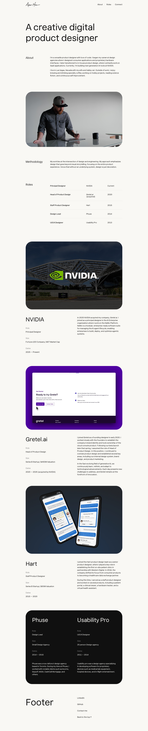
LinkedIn (80, 698)
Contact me (82, 711)
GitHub (80, 704)
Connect (118, 4)
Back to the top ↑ (84, 717)
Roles (109, 4)
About (100, 4)
